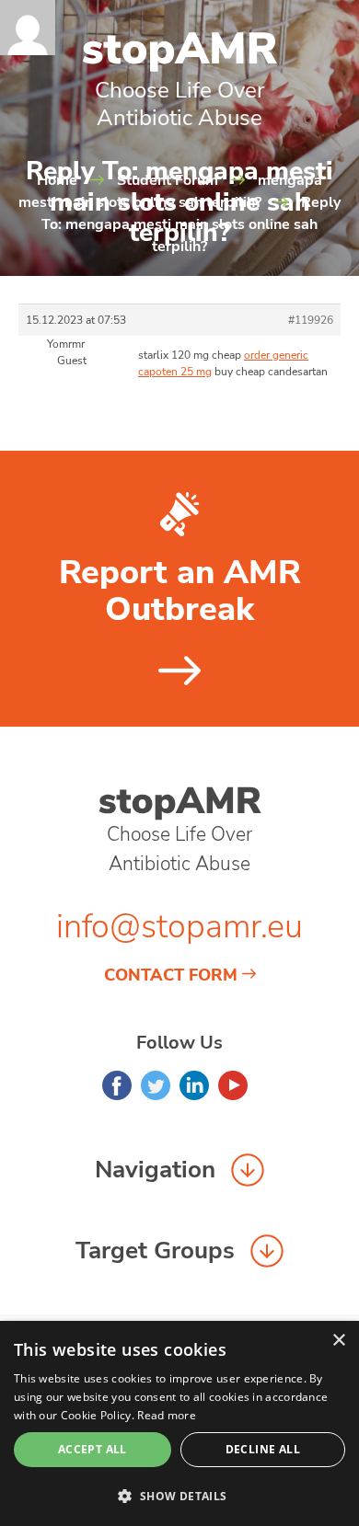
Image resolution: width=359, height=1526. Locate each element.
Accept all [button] (92, 1449)
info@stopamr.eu (179, 926)
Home (57, 180)
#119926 (310, 320)
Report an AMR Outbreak (180, 591)
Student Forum (167, 180)
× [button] (338, 1341)
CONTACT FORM (170, 975)
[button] (179, 1495)
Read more (166, 1415)
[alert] (179, 1423)
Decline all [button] (263, 1449)
